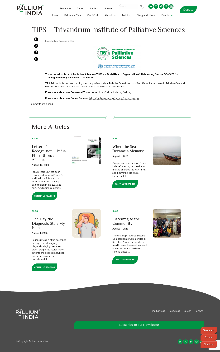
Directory (209, 344)
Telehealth (208, 330)
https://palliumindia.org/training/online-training (114, 98)
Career (187, 311)
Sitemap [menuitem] (108, 8)
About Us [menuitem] (110, 15)
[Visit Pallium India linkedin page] (180, 341)
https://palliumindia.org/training (114, 92)
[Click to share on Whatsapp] (36, 58)
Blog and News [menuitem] (146, 15)
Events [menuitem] (165, 15)
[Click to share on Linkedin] (36, 39)
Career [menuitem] (80, 8)
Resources (174, 311)
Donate (188, 9)
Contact (199, 311)
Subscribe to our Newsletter (139, 324)
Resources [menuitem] (65, 8)
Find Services (158, 311)
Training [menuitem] (126, 15)
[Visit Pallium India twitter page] (185, 341)
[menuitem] (150, 6)
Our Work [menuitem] (93, 15)
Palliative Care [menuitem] (72, 15)
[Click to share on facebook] (36, 52)
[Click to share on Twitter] (36, 45)
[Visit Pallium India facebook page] (191, 341)
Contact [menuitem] (94, 8)
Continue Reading (44, 196)
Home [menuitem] (54, 15)
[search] (141, 6)
